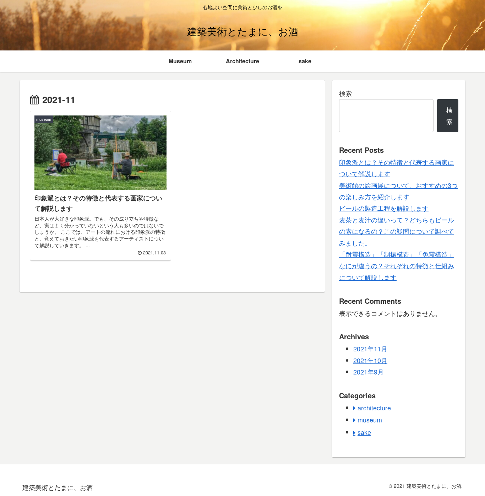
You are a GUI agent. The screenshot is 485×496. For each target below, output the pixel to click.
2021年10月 (370, 360)
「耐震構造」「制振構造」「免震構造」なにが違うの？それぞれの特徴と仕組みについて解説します (396, 265)
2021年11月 (370, 348)
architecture (374, 407)
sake (364, 432)
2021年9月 (368, 371)
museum (370, 419)
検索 (345, 93)
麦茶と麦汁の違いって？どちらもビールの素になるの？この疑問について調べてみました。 (396, 231)
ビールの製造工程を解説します (384, 207)
